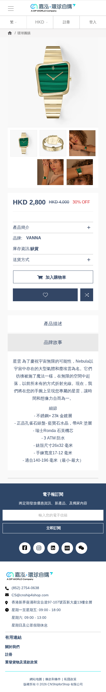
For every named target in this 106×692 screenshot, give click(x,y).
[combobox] (13, 22)
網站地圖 (36, 679)
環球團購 (24, 33)
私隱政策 (70, 679)
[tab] (53, 323)
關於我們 (12, 647)
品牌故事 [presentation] (53, 342)
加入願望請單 (45, 294)
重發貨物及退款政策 (21, 662)
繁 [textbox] (7, 21)
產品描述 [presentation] (53, 323)
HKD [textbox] (39, 22)
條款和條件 (53, 679)
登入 (92, 22)
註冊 (66, 22)
